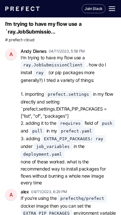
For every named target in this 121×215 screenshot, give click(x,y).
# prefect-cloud (20, 39)
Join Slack (94, 8)
